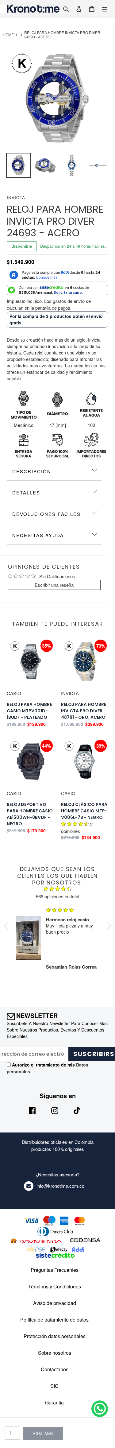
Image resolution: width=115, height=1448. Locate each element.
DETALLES (26, 492)
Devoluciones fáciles (46, 514)
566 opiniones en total (57, 896)
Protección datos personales (55, 1336)
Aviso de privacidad (54, 1303)
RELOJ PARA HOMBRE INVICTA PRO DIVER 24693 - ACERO (62, 34)
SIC (54, 1385)
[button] (7, 925)
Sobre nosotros (54, 1352)
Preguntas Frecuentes (55, 1269)
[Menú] (104, 8)
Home (8, 35)
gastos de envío (69, 301)
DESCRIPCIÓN (31, 471)
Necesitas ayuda (38, 535)
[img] (58, 889)
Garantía (54, 1402)
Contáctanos (54, 1369)
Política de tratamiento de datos (54, 1319)
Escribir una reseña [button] (54, 585)
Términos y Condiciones (54, 1286)
